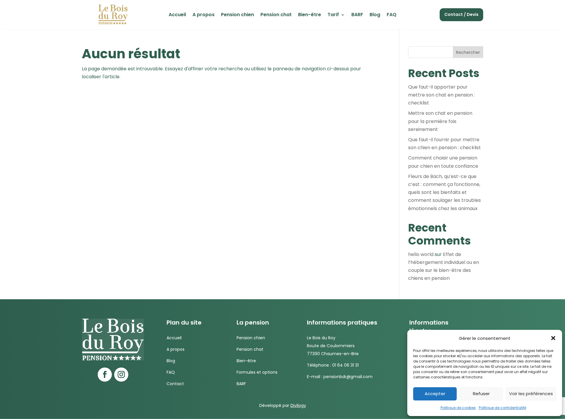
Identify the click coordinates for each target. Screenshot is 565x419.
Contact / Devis (461, 14)
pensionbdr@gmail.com (348, 377)
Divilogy (298, 405)
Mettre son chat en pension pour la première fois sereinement (440, 121)
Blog (375, 15)
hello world (420, 254)
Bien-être (309, 15)
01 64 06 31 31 (345, 365)
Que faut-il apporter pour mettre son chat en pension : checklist (441, 95)
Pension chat (276, 15)
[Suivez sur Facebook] (105, 375)
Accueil (177, 15)
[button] (553, 338)
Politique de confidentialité (502, 407)
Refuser (481, 393)
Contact (175, 384)
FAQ (391, 15)
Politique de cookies (458, 407)
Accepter (435, 393)
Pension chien (237, 15)
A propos (203, 15)
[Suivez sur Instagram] (121, 375)
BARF (357, 15)
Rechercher (468, 52)
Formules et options (257, 372)
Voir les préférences (531, 393)
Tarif (333, 15)
